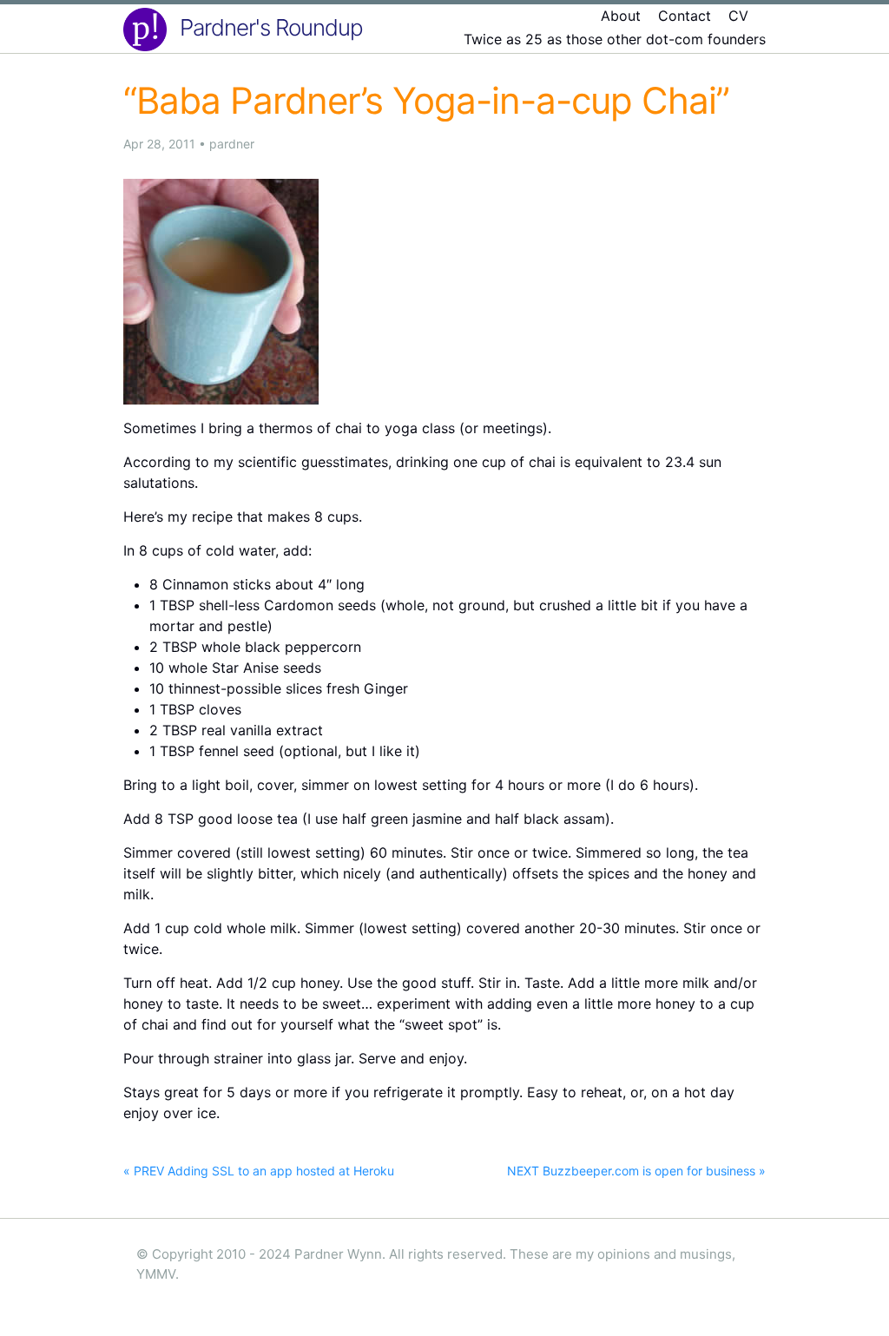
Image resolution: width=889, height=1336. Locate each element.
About (621, 15)
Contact (684, 15)
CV (738, 15)
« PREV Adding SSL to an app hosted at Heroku (258, 1170)
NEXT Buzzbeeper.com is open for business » (636, 1170)
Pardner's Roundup (271, 27)
